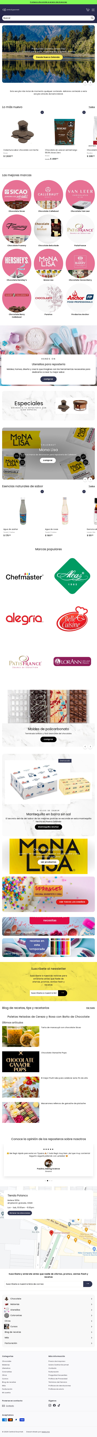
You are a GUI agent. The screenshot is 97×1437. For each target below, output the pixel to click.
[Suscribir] (62, 993)
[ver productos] (48, 856)
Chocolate (6, 1361)
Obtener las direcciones (19, 1213)
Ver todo (90, 1008)
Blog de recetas (9, 1382)
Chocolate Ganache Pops (54, 1052)
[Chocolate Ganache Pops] (20, 1061)
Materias (6, 1365)
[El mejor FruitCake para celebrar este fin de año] (20, 1087)
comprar (48, 379)
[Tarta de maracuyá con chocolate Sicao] (20, 1036)
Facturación (7, 1389)
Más (4, 1385)
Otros (4, 1375)
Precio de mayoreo (56, 1361)
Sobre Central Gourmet (58, 1365)
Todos (92, 107)
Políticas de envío (56, 1389)
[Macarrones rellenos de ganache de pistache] (20, 1112)
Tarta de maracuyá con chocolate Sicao (61, 1027)
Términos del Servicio (57, 1382)
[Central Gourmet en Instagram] (49, 1405)
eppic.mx (46, 1432)
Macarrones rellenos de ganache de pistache (63, 1103)
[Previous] (85, 83)
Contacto (52, 1368)
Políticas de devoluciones (59, 1385)
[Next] (90, 83)
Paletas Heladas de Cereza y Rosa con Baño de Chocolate (48, 1016)
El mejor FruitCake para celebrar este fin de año (64, 1078)
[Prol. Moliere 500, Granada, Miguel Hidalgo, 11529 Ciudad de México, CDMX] (48, 1227)
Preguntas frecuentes (57, 1375)
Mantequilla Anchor (48, 826)
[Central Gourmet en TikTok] (59, 1405)
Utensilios (6, 1368)
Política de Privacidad (57, 1378)
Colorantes (7, 1372)
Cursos (5, 1378)
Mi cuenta (6, 1392)
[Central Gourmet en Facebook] (54, 1405)
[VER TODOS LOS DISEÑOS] (48, 894)
